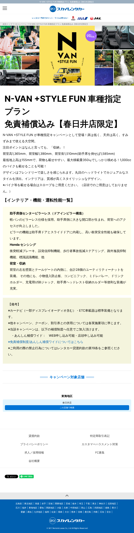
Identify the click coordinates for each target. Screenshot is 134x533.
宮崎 (80, 512)
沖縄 (95, 512)
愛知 (42, 507)
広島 (90, 507)
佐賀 (53, 512)
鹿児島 (88, 512)
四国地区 (98, 507)
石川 (18, 507)
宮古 (109, 512)
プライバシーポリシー (34, 444)
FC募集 (100, 452)
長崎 (60, 512)
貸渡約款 (34, 436)
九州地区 (38, 512)
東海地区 (33, 507)
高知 (29, 512)
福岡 (47, 512)
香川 (114, 507)
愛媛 (23, 512)
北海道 (19, 503)
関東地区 (59, 503)
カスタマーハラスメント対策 (100, 444)
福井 (24, 507)
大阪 (59, 507)
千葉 (88, 503)
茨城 (68, 503)
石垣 (102, 512)
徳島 (107, 507)
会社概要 (34, 461)
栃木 (74, 503)
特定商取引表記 (100, 436)
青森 (37, 503)
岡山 (83, 507)
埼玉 (81, 503)
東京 (94, 503)
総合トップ (7, 24)
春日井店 (67, 402)
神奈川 (102, 503)
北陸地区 (112, 503)
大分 (67, 512)
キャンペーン (21, 24)
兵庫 (66, 507)
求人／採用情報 (34, 452)
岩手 (44, 503)
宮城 (50, 503)
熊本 (73, 512)
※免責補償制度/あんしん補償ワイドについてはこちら (45, 342)
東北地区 (28, 503)
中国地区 (74, 507)
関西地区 (50, 507)
